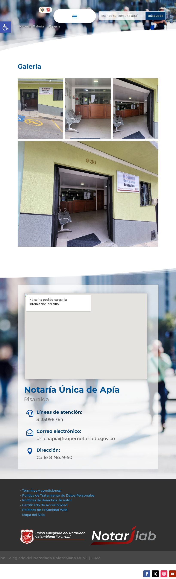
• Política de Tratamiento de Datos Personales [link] (57, 495)
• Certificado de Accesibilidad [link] (43, 505)
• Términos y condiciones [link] (40, 490)
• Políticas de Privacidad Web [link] (43, 510)
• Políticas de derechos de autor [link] (46, 500)
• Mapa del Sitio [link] (33, 515)
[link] (5, 27)
